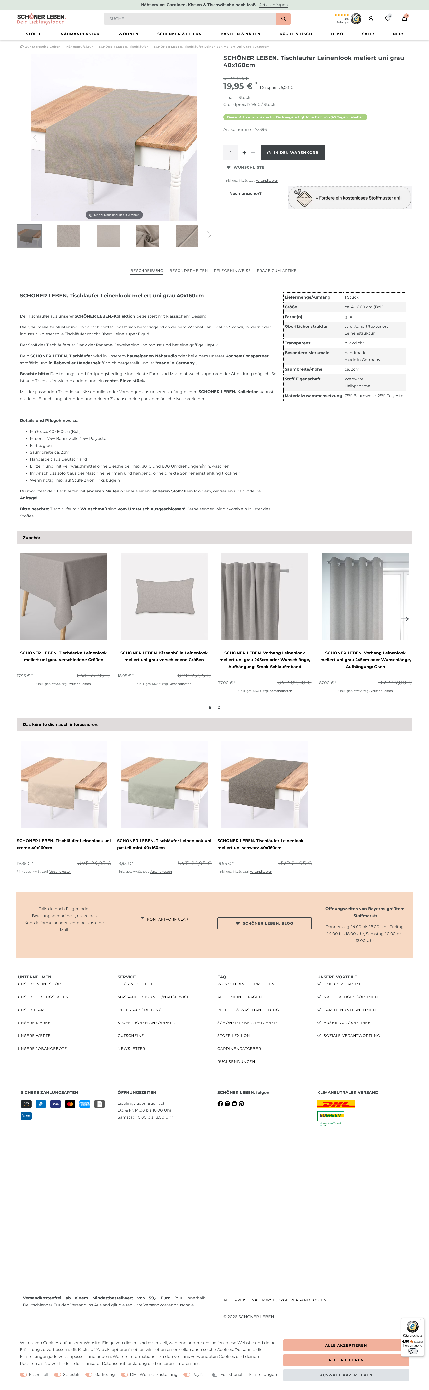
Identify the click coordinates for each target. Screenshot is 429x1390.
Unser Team (31, 1010)
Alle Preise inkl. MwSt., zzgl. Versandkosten (275, 1300)
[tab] (146, 271)
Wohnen (128, 34)
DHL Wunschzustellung (154, 1374)
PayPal (199, 1374)
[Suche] (283, 19)
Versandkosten (267, 180)
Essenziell (38, 1374)
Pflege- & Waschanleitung (248, 1010)
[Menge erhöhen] (244, 152)
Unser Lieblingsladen (43, 997)
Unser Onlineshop (39, 984)
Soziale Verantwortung (352, 1035)
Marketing (104, 1374)
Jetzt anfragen (273, 4)
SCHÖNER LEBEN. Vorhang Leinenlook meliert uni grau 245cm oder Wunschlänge (264, 660)
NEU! (398, 34)
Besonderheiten (188, 270)
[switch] (413, 1351)
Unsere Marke (34, 1023)
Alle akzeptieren (346, 1345)
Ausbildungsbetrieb (347, 1023)
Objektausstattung (140, 1010)
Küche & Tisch (296, 34)
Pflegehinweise (232, 270)
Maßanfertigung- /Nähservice (154, 997)
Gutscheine (131, 1035)
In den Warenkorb (296, 152)
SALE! (368, 34)
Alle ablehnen (346, 1360)
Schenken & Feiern (179, 34)
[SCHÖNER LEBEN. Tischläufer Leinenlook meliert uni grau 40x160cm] (29, 236)
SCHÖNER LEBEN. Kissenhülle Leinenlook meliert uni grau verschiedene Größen (164, 656)
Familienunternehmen (350, 1010)
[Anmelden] (370, 18)
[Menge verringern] (253, 152)
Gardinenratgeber (239, 1048)
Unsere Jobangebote (42, 1048)
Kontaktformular (167, 919)
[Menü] (421, 1321)
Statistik (71, 1374)
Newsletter (131, 1048)
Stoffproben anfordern (147, 1023)
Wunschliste (249, 167)
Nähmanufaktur (80, 34)
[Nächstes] (193, 138)
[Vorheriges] (35, 138)
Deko (337, 34)
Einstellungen (263, 1374)
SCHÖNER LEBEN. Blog (268, 923)
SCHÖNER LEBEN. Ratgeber (247, 1023)
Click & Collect (135, 984)
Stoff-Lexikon (233, 1035)
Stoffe (34, 34)
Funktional (231, 1374)
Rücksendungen (236, 1061)
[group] (63, 597)
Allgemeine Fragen (239, 997)
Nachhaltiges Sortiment (352, 997)
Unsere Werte (34, 1035)
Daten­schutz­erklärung (124, 1363)
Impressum (187, 1363)
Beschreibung (146, 270)
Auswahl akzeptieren (346, 1375)
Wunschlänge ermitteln (246, 984)
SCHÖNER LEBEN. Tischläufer (123, 46)
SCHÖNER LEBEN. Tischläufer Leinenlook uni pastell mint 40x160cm (164, 844)
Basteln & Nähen (241, 34)
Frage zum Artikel (278, 270)
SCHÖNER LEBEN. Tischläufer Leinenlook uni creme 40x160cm (64, 844)
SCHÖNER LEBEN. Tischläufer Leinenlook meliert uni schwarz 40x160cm (260, 844)
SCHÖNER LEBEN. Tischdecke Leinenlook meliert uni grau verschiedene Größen (63, 656)
